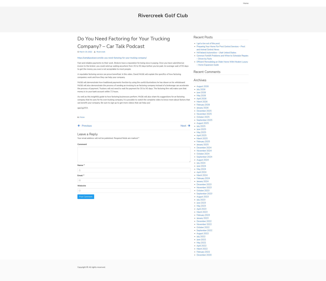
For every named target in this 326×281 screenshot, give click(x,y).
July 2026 (201, 89)
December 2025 (204, 110)
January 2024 (203, 181)
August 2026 (203, 86)
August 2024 (203, 160)
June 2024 (201, 166)
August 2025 (203, 123)
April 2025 (201, 135)
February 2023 (203, 215)
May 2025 (201, 132)
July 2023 (201, 199)
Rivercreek (101, 52)
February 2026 (203, 104)
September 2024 (204, 156)
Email (80, 175)
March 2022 (202, 248)
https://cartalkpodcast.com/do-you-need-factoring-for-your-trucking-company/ (112, 57)
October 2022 (203, 227)
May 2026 (201, 95)
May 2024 (201, 169)
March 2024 (202, 175)
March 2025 (202, 138)
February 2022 (203, 251)
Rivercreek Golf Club (163, 15)
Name (81, 165)
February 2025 (203, 141)
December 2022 (204, 221)
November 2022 (204, 224)
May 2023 (201, 205)
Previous (87, 125)
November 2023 (204, 187)
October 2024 (203, 153)
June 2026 (201, 92)
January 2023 (203, 218)
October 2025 (203, 117)
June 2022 (201, 239)
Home (246, 3)
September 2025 (204, 120)
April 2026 (201, 98)
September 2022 (204, 230)
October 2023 (203, 190)
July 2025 (201, 126)
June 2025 (201, 129)
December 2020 (204, 255)
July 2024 (201, 163)
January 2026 (203, 107)
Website (81, 185)
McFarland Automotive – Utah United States (216, 52)
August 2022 (203, 233)
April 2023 (201, 209)
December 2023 (204, 184)
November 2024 (204, 150)
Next (183, 125)
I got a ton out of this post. (208, 43)
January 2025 (203, 144)
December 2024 (204, 147)
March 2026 (202, 101)
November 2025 (204, 114)
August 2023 (203, 196)
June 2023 (201, 202)
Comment (82, 144)
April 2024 (201, 172)
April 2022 (201, 245)
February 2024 (203, 178)
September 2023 (204, 193)
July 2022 (201, 236)
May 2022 (201, 242)
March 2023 (202, 212)
